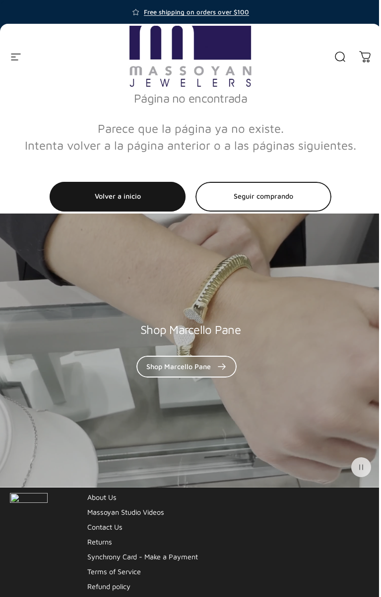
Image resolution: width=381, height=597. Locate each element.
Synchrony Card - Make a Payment (142, 556)
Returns (99, 542)
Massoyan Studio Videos (125, 512)
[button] (361, 467)
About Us (102, 497)
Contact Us (105, 527)
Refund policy (108, 586)
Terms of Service (114, 571)
